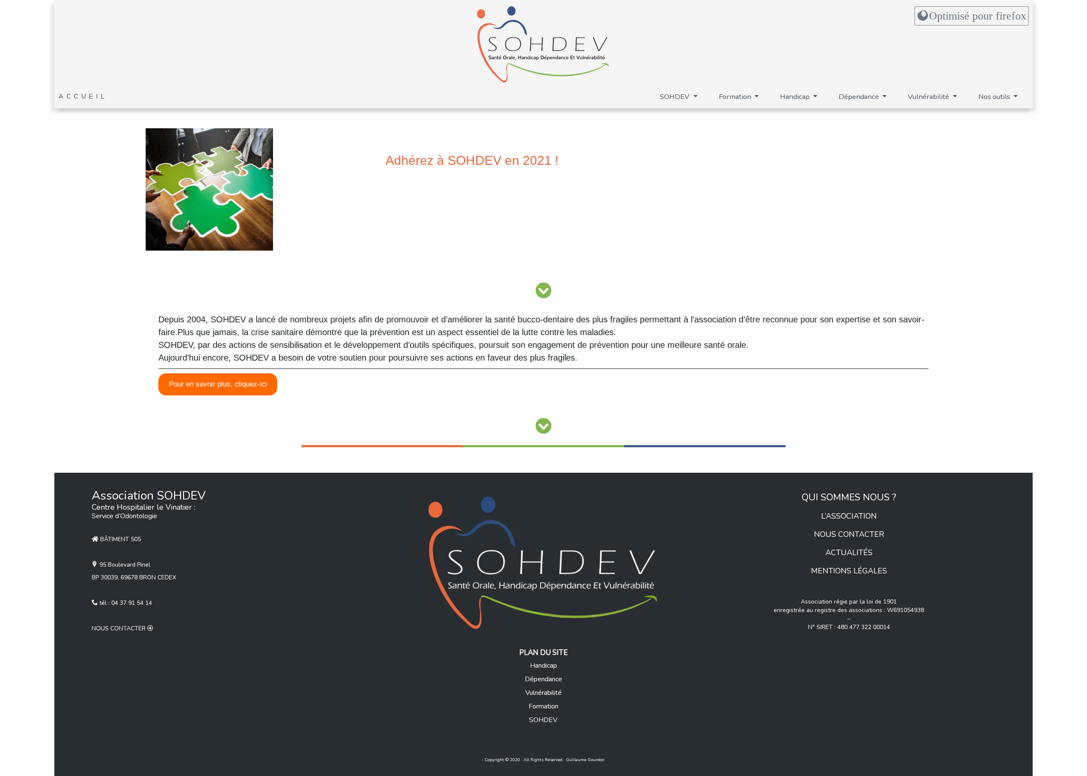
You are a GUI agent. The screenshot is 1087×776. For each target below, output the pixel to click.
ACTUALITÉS (849, 552)
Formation (736, 97)
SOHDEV (675, 97)
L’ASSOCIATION (849, 516)
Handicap (795, 97)
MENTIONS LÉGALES (849, 571)
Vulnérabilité (929, 97)
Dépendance (860, 97)
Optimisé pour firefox (977, 16)
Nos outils (995, 97)
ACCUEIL (83, 96)
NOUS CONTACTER (849, 534)
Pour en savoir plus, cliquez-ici (218, 384)
